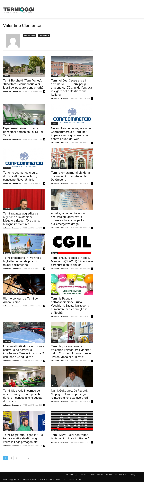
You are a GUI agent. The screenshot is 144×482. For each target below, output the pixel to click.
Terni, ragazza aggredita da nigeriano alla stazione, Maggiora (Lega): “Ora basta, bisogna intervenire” (21, 219)
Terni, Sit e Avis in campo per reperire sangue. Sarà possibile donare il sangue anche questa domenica (23, 396)
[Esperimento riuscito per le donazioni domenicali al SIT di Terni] (24, 114)
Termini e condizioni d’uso (116, 474)
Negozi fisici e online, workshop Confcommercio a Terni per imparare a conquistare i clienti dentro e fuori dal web (71, 134)
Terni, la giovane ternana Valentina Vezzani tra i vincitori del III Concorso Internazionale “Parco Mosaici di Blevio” (71, 352)
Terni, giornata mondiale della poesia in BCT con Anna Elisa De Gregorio (70, 176)
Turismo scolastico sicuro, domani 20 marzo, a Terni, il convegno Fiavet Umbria (21, 176)
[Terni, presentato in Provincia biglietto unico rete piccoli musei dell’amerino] (24, 244)
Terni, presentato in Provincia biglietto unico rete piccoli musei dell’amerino (22, 261)
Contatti (83, 474)
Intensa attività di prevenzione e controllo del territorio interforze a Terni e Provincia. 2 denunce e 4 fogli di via (23, 352)
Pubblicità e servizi (96, 474)
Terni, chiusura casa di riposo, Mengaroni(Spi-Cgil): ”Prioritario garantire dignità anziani (72, 261)
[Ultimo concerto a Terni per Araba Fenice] (24, 284)
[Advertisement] (90, 10)
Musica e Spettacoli (59, 168)
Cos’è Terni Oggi (70, 474)
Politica (6, 76)
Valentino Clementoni (12, 91)
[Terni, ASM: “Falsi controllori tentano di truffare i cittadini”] (72, 421)
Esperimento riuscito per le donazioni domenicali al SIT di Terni (23, 132)
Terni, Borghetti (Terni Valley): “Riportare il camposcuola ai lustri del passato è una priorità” (23, 84)
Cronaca (55, 76)
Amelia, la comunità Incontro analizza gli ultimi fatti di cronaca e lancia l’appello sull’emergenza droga (69, 219)
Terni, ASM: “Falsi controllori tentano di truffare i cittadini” (70, 436)
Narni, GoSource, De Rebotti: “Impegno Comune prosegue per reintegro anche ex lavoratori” (71, 394)
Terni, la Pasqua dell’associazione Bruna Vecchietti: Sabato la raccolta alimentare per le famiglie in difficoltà (70, 305)
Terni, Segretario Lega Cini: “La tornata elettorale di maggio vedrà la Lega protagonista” (23, 438)
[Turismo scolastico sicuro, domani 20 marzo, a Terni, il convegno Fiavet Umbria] (24, 158)
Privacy (132, 474)
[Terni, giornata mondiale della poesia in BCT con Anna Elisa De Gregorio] (72, 158)
